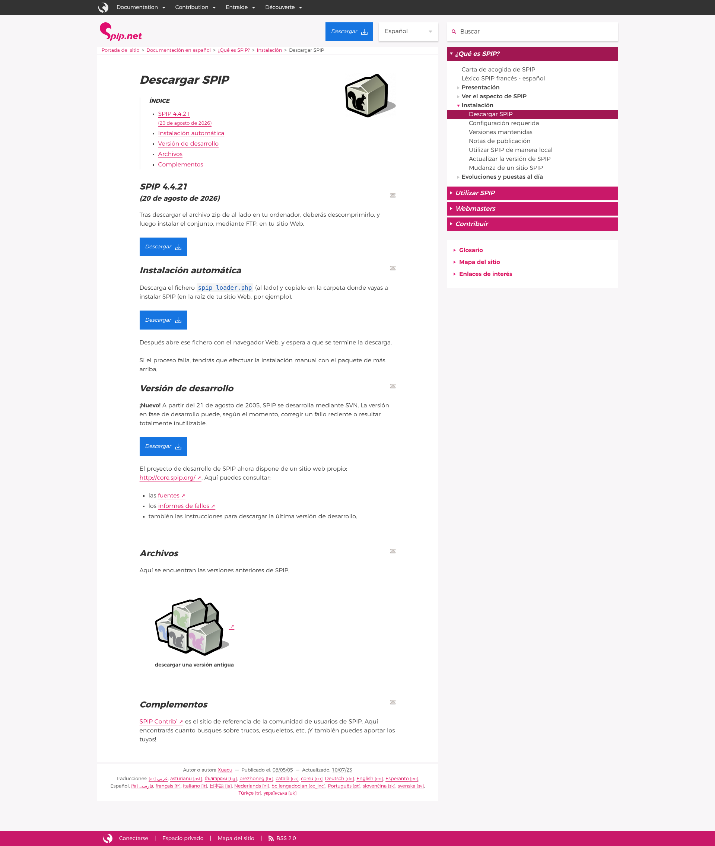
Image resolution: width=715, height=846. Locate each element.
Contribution (192, 7)
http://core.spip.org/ (168, 478)
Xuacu (225, 770)
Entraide (237, 7)
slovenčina (375, 786)
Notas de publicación (499, 141)
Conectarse (133, 838)
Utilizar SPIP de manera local (511, 150)
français (164, 786)
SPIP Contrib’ (158, 722)
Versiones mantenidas (501, 133)
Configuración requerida (504, 124)
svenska (406, 786)
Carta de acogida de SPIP (499, 70)
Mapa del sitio (479, 262)
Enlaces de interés (485, 274)
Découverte (280, 7)
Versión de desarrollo (188, 144)
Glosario (471, 251)
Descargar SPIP (491, 115)
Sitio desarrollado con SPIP (107, 838)
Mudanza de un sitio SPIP (506, 168)
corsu (307, 778)
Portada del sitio (121, 50)
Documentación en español (178, 50)
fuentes (168, 496)
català (282, 778)
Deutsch (334, 778)
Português (340, 786)
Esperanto (397, 778)
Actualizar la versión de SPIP (509, 159)
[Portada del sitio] (121, 31)
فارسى (146, 786)
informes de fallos (183, 506)
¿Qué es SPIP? (234, 50)
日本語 (217, 786)
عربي (162, 778)
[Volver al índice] (393, 195)
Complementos (180, 165)
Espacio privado (183, 838)
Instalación (269, 50)
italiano (191, 786)
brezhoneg (251, 778)
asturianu (181, 778)
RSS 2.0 (286, 838)
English (365, 778)
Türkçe (246, 793)
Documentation (137, 7)
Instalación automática (191, 134)
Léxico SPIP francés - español (503, 79)
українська (275, 793)
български (216, 778)
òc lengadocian (290, 786)
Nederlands (247, 786)
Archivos (170, 155)
